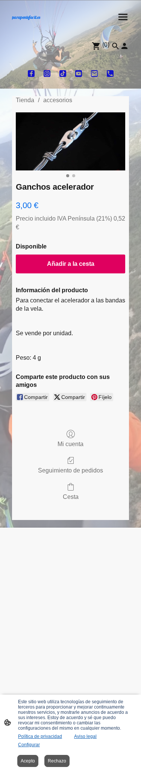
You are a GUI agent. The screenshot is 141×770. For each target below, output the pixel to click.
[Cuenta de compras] (124, 46)
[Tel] (110, 73)
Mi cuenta (70, 444)
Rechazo (57, 761)
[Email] (94, 73)
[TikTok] (62, 73)
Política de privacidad (40, 736)
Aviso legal (85, 736)
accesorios (57, 100)
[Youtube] (78, 73)
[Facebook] (31, 73)
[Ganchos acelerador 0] (70, 141)
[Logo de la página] (38, 23)
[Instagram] (47, 73)
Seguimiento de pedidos (70, 470)
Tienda (25, 100)
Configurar (29, 744)
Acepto (28, 761)
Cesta (71, 497)
